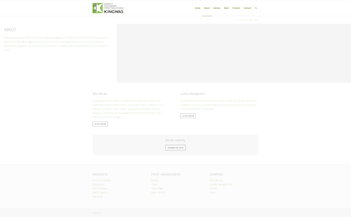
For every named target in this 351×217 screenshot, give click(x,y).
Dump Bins (98, 184)
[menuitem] (197, 8)
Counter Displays (102, 180)
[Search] (255, 8)
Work (212, 192)
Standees (98, 196)
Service (214, 188)
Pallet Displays (100, 192)
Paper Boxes (158, 192)
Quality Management (221, 184)
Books (154, 180)
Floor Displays (100, 188)
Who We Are (216, 180)
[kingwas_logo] (108, 8)
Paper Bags (157, 188)
